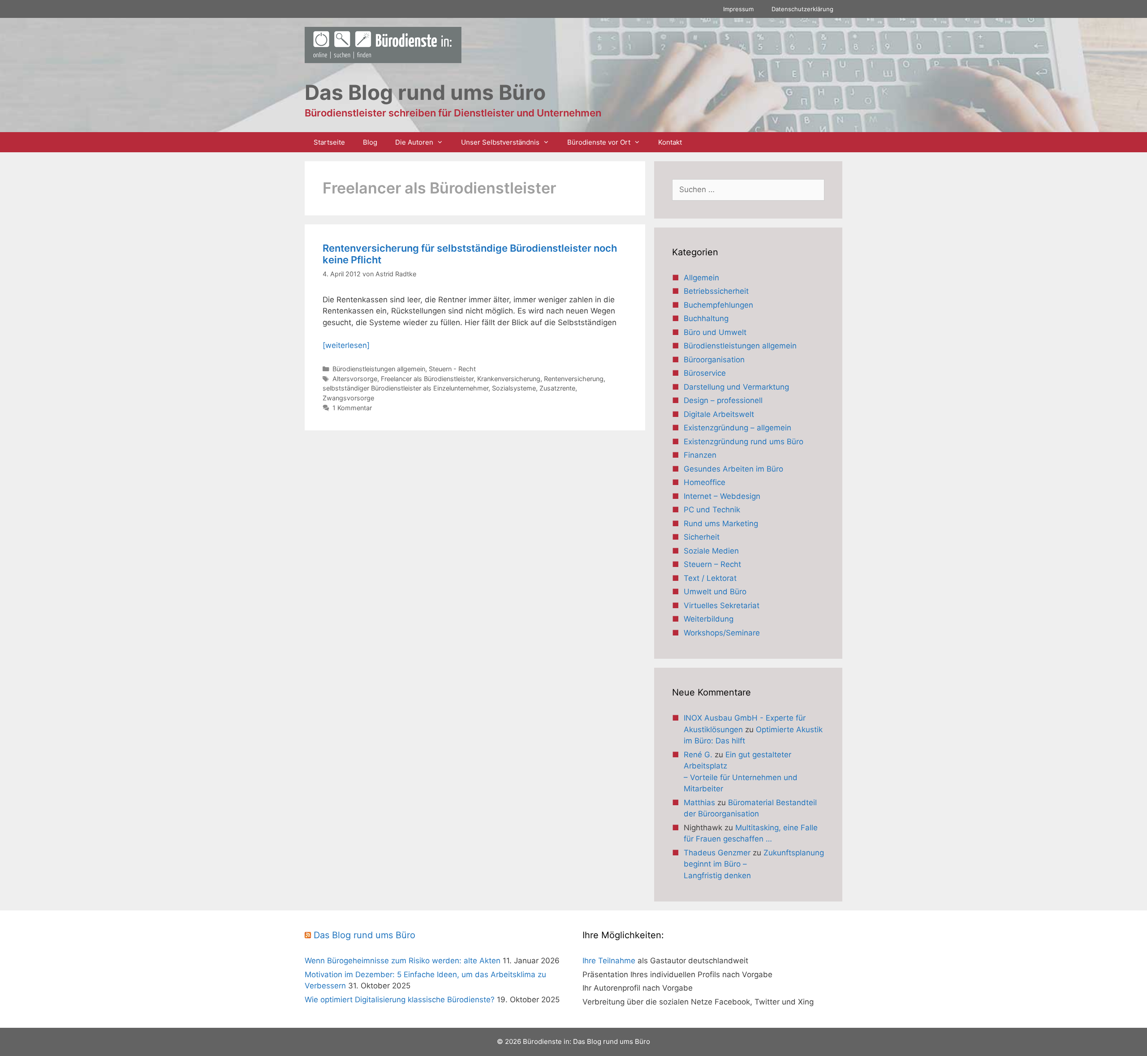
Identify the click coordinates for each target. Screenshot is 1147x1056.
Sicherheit (702, 536)
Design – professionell (723, 400)
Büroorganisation (714, 359)
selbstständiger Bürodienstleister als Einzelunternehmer (405, 388)
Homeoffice (704, 482)
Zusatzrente (557, 388)
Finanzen (700, 455)
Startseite (329, 142)
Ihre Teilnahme (608, 960)
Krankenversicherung (508, 378)
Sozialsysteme (514, 388)
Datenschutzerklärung (802, 9)
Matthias (699, 802)
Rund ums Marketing (721, 523)
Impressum (738, 9)
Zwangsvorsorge (348, 398)
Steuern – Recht (712, 564)
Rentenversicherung (574, 378)
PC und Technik (712, 509)
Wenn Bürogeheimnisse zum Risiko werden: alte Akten (402, 960)
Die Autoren (414, 142)
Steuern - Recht (452, 369)
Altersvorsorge (354, 378)
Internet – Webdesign (722, 496)
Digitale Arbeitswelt (719, 414)
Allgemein (701, 277)
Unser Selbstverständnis (500, 142)
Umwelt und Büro (715, 591)
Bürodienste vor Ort (598, 142)
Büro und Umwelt (715, 332)
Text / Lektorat (710, 578)
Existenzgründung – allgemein (737, 427)
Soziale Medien (711, 550)
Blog (370, 142)
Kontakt (670, 142)
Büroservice (705, 373)
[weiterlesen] (346, 345)
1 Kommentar (352, 408)
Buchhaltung (706, 318)
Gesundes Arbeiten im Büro (733, 468)
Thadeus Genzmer (717, 852)
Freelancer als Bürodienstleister (427, 378)
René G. (698, 754)
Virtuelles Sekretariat (721, 605)
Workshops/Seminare (722, 632)
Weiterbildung (708, 618)
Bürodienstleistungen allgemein (378, 369)
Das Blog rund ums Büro (364, 935)
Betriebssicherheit (716, 291)
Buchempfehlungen (718, 304)
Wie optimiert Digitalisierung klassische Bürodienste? (400, 999)
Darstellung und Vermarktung (736, 386)
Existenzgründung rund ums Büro (743, 441)
